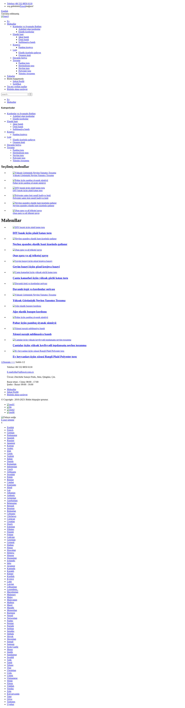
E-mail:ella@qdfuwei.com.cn (20, 372)
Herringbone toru (26, 65)
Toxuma (16, 60)
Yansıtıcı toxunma (26, 73)
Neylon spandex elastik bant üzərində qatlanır (33, 205)
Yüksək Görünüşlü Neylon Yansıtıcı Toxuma (33, 175)
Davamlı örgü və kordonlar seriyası (34, 289)
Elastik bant (18, 34)
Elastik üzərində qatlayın (29, 52)
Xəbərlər (11, 76)
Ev (8, 21)
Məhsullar (11, 24)
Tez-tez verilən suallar (17, 86)
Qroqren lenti (24, 55)
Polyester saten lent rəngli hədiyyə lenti (30, 198)
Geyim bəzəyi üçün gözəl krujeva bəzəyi (36, 266)
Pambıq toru (24, 63)
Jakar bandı (23, 37)
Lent (15, 50)
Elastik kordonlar (26, 31)
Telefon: (10, 3)
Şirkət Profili (18, 81)
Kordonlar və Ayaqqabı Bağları (27, 26)
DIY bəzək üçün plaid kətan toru (27, 190)
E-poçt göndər (7, 420)
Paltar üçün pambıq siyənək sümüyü (29, 183)
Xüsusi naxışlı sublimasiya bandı (32, 334)
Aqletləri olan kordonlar (29, 29)
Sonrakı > (7, 362)
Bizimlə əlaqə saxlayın (17, 89)
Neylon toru (23, 68)
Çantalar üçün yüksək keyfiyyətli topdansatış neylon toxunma (49, 345)
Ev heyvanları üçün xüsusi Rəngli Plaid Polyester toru (45, 356)
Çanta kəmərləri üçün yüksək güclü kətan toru (40, 277)
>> (13, 362)
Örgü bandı (23, 39)
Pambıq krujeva (25, 47)
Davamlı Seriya (20, 58)
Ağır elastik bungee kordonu (30, 311)
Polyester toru (24, 71)
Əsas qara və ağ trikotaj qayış (26, 213)
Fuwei (23, 6)
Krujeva (16, 45)
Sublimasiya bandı (26, 42)
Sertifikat (17, 84)
